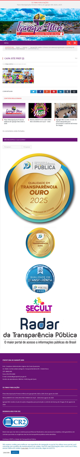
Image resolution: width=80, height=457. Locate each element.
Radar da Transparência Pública (26, 439)
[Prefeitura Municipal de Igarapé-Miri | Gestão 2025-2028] (40, 24)
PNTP (11, 439)
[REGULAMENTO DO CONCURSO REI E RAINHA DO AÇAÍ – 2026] (40, 110)
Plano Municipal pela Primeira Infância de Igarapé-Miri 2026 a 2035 (14, 121)
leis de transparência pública (36, 434)
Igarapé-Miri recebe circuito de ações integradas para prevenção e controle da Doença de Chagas (66, 122)
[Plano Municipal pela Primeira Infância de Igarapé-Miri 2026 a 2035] (14, 110)
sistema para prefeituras (28, 432)
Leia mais (24, 448)
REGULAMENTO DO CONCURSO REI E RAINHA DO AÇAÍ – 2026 (39, 5)
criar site (15, 432)
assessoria (51, 432)
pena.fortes (9, 64)
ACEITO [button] (15, 452)
